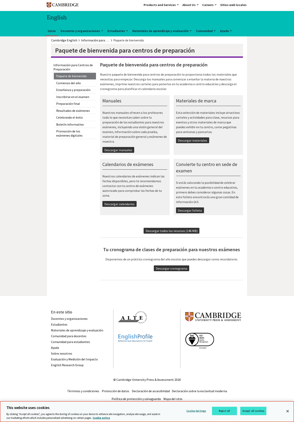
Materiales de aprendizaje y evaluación (160, 31)
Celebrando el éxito (69, 117)
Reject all (224, 411)
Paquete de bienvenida (71, 76)
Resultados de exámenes (73, 111)
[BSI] (199, 356)
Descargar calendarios (119, 204)
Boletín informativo (70, 124)
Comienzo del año (68, 83)
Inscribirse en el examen (72, 97)
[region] (147, 411)
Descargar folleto (190, 210)
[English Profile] (135, 349)
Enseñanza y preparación (73, 90)
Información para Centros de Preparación (73, 67)
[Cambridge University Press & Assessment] (213, 329)
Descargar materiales (192, 140)
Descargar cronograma (171, 268)
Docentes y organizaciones (80, 31)
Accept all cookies (253, 411)
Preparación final (68, 104)
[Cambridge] (63, 5)
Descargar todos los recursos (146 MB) (172, 231)
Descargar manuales (118, 150)
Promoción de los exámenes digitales (69, 133)
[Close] (287, 411)
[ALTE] (132, 331)
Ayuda (224, 31)
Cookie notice (101, 418)
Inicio (52, 31)
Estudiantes (116, 31)
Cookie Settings (196, 411)
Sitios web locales (233, 5)
